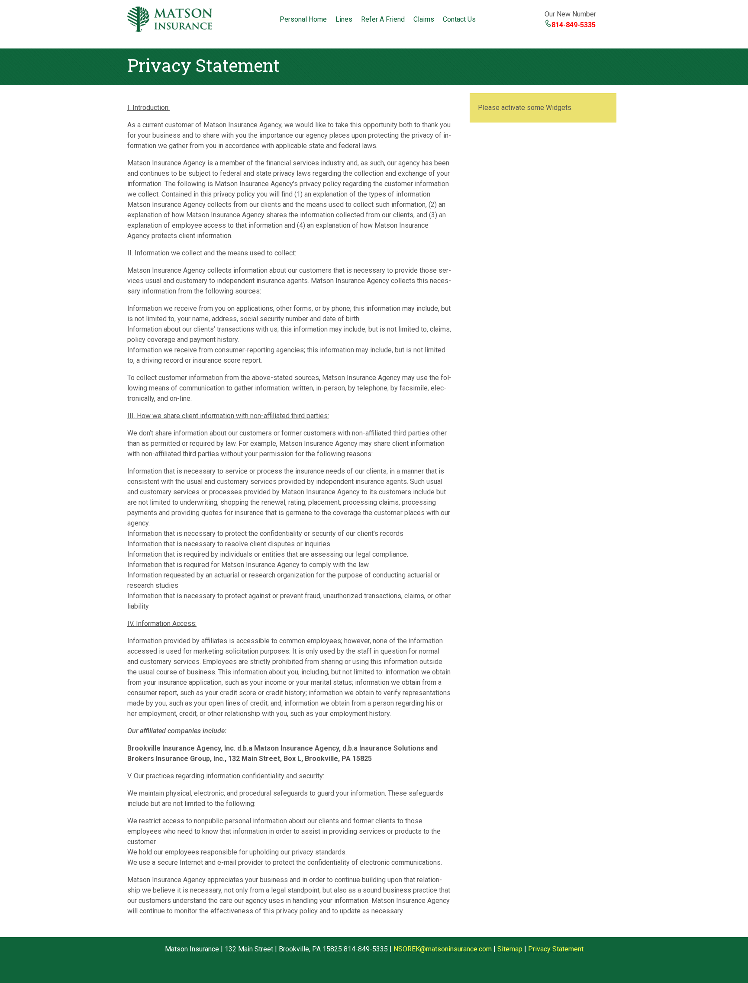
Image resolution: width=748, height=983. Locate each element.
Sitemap (509, 949)
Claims (423, 19)
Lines (343, 19)
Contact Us (459, 19)
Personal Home (303, 19)
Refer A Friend (383, 19)
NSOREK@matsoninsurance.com (442, 949)
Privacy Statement (556, 949)
